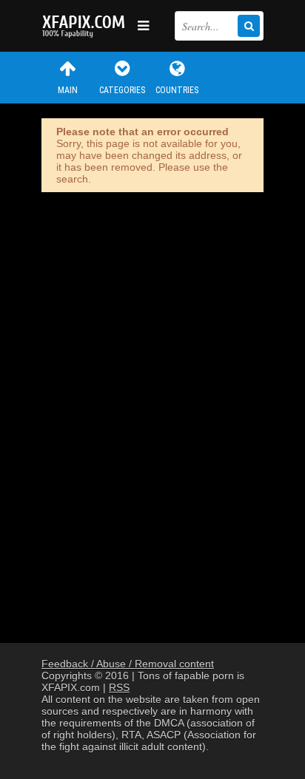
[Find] (249, 26)
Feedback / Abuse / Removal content (127, 664)
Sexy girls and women (85, 26)
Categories (122, 90)
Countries (176, 90)
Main (68, 90)
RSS (119, 687)
